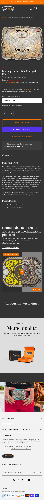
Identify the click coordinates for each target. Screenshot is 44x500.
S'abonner (37, 472)
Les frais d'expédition (8, 82)
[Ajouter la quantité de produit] (11, 113)
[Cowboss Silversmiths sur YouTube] (29, 480)
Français (4, 488)
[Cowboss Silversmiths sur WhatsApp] (25, 480)
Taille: (11, 96)
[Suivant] (40, 2)
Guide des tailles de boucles (13, 105)
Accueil (4, 17)
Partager (8, 155)
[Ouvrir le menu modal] (40, 8)
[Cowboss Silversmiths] (8, 8)
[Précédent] (3, 2)
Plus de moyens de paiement (22, 137)
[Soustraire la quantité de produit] (4, 113)
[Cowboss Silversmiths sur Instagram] (18, 480)
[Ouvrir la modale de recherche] (30, 8)
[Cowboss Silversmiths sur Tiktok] (22, 480)
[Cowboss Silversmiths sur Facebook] (14, 480)
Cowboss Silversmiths (19, 491)
